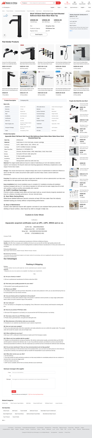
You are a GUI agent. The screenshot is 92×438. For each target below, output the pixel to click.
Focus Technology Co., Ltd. (36, 432)
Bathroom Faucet (34, 410)
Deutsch (43, 429)
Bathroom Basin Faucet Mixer (33, 413)
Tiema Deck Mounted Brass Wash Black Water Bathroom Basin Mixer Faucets (84, 115)
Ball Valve (28, 403)
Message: (8, 379)
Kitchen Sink (5, 403)
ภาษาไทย (69, 429)
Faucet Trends (16, 417)
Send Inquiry (38, 34)
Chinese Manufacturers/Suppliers (28, 427)
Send (14, 391)
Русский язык (33, 429)
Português (22, 429)
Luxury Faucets (58, 403)
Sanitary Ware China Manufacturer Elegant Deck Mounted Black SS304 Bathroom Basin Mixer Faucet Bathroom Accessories (84, 201)
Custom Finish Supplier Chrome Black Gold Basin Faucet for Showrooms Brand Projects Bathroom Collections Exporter (84, 169)
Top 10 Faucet (6, 417)
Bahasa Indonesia (85, 429)
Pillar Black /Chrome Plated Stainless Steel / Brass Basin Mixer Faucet (84, 126)
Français (27, 429)
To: (10, 375)
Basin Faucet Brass (19, 413)
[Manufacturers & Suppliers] (9, 2)
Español (17, 429)
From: (9, 372)
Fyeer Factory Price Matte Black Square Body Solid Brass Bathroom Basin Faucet (84, 147)
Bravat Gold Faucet (37, 403)
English (12, 429)
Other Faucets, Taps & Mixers (16, 403)
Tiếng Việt (79, 429)
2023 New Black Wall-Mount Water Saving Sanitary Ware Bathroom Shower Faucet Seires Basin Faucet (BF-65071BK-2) (84, 190)
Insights (82, 427)
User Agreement (54, 432)
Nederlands (49, 429)
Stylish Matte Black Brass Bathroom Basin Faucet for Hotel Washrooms (84, 158)
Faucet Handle (23, 410)
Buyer (59, 7)
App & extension (73, 7)
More (71, 30)
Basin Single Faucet (7, 413)
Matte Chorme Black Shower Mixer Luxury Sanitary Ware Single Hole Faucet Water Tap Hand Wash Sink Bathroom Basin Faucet (84, 180)
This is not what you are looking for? (20, 394)
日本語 (61, 429)
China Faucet (6, 410)
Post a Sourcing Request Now (36, 394)
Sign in (89, 3)
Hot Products (10, 427)
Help (66, 7)
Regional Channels (63, 427)
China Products (18, 427)
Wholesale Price (48, 427)
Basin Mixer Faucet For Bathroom (48, 410)
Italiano (38, 429)
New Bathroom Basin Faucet (49, 413)
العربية (53, 429)
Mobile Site (77, 427)
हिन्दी (65, 429)
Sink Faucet (14, 410)
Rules (89, 7)
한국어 (57, 429)
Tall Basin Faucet (49, 403)
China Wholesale (40, 427)
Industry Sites (55, 427)
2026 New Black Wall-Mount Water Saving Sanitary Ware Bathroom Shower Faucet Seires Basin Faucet (84, 136)
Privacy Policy (67, 432)
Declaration (61, 432)
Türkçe (74, 429)
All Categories (6, 7)
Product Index (71, 427)
